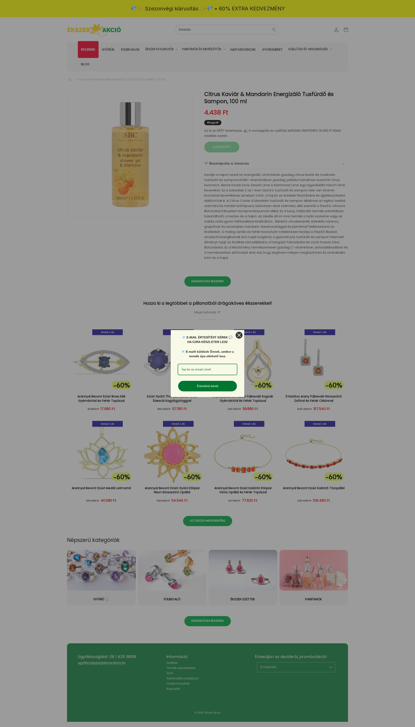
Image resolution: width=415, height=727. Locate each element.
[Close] (239, 335)
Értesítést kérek (207, 386)
